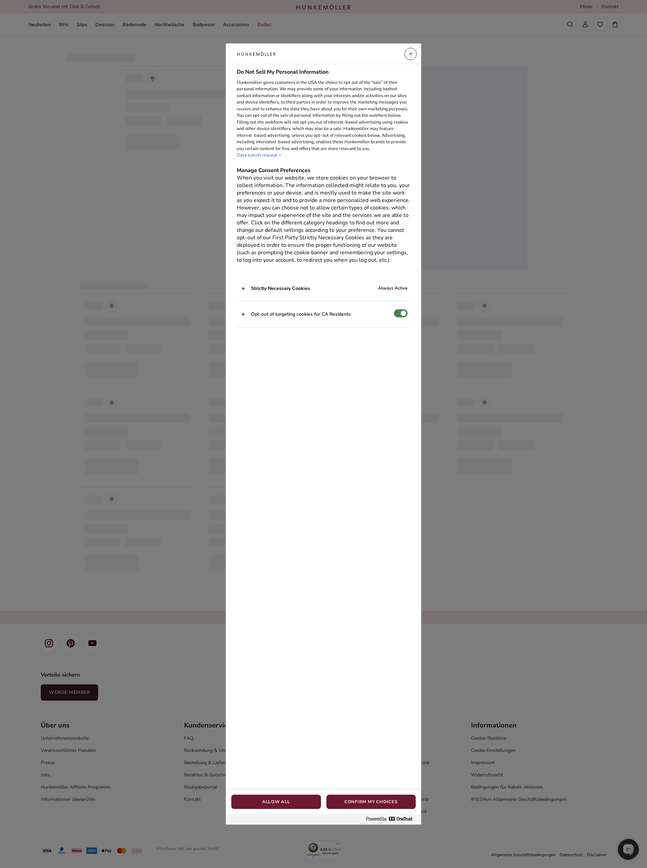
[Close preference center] (410, 54)
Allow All (276, 802)
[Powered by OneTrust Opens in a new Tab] (392, 819)
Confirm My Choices (371, 802)
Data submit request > (259, 155)
